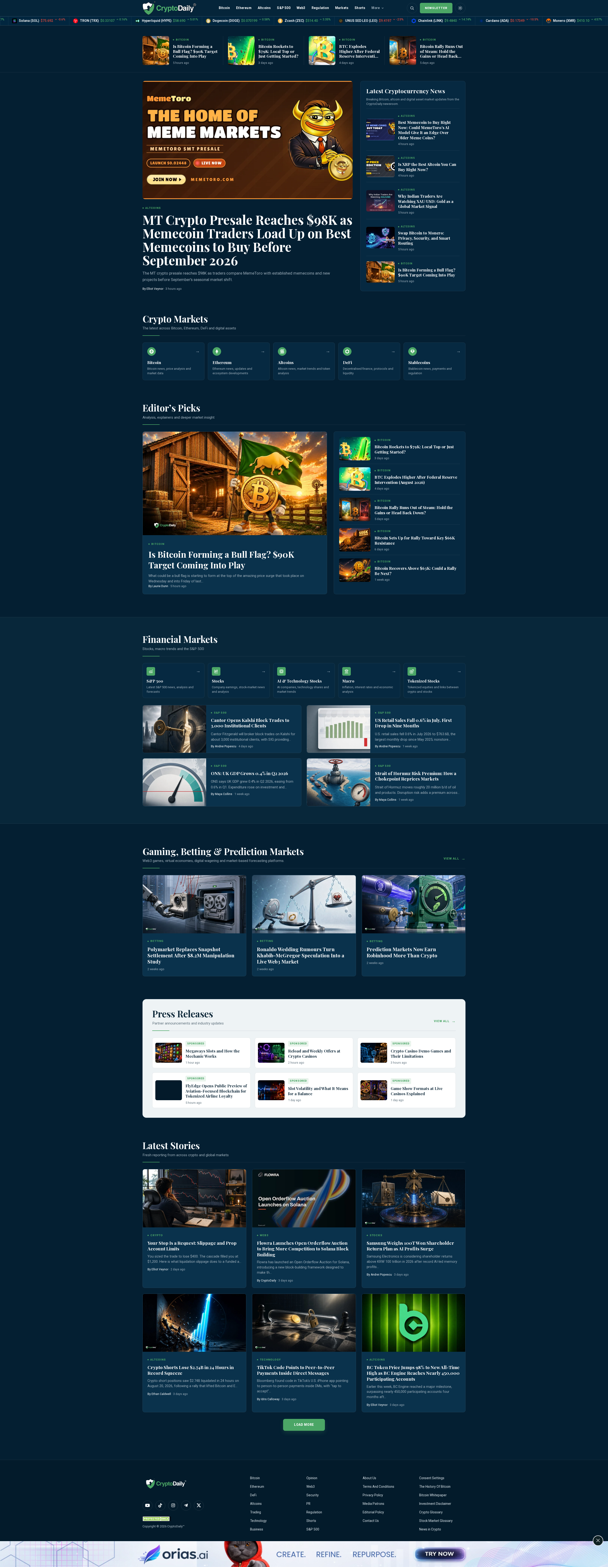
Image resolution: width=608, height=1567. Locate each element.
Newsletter (436, 8)
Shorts (360, 8)
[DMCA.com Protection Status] (156, 1518)
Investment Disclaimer (435, 1504)
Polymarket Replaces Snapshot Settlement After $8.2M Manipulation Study (190, 955)
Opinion (311, 1478)
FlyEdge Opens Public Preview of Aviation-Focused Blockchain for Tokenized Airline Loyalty (216, 1091)
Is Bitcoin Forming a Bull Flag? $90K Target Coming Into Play (195, 51)
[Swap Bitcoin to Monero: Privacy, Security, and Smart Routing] (380, 237)
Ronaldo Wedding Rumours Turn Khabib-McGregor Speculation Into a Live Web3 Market (300, 955)
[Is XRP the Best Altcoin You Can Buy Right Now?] (380, 166)
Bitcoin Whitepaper (433, 1495)
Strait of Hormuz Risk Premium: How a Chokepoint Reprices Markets (415, 776)
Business (256, 1529)
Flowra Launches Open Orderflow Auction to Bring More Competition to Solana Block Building (303, 1249)
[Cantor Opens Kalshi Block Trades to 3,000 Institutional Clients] (174, 729)
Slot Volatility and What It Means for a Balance (318, 1091)
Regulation (320, 8)
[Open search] (412, 8)
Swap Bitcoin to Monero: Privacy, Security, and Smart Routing (424, 238)
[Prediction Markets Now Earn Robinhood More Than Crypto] (413, 904)
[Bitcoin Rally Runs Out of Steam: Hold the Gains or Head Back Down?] (403, 50)
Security (312, 1495)
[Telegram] (186, 1506)
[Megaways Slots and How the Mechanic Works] (168, 1053)
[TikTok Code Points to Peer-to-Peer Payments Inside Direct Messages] (304, 1323)
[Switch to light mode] (460, 8)
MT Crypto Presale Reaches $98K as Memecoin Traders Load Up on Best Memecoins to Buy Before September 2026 (247, 239)
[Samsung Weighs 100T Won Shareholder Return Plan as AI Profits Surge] (413, 1198)
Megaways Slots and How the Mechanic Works (212, 1053)
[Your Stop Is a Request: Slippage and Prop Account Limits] (194, 1198)
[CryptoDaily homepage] (169, 8)
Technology (258, 1521)
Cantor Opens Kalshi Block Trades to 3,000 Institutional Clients (250, 723)
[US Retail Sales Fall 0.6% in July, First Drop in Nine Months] (338, 729)
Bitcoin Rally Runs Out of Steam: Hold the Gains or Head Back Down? (441, 53)
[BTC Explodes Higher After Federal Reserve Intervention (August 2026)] (322, 50)
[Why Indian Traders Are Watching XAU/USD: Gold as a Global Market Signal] (380, 200)
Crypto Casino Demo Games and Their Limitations (421, 1053)
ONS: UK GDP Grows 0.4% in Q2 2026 (249, 773)
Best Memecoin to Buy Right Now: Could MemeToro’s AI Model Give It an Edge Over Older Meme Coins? (424, 130)
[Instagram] (173, 1506)
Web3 (301, 8)
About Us (369, 1478)
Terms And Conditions (378, 1486)
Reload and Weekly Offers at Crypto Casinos (314, 1053)
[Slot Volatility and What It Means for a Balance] (271, 1090)
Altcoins (264, 8)
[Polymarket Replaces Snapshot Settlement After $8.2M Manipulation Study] (194, 904)
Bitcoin (224, 8)
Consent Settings (431, 1478)
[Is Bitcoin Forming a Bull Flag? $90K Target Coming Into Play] (155, 50)
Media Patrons (373, 1504)
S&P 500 (283, 8)
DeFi (253, 1495)
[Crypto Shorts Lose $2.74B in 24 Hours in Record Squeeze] (194, 1323)
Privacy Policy (373, 1495)
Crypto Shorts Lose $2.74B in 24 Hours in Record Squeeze (190, 1370)
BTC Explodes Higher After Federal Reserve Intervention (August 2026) (359, 53)
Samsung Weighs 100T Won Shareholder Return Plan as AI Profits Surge (410, 1246)
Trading (255, 1512)
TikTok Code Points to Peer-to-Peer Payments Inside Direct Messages (296, 1370)
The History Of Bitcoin (435, 1486)
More (375, 8)
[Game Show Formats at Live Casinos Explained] (374, 1090)
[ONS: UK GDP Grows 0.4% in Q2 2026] (174, 782)
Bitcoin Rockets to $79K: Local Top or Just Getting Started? (278, 51)
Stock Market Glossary (436, 1521)
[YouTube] (147, 1506)
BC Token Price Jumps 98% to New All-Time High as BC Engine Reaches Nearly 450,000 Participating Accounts (413, 1373)
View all (451, 858)
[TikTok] (160, 1506)
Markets (341, 8)
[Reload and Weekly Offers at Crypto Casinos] (271, 1053)
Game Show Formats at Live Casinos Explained (416, 1091)
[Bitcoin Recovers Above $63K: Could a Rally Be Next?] (354, 570)
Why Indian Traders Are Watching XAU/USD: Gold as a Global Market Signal (425, 201)
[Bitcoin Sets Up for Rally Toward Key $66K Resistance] (354, 540)
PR (308, 1504)
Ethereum (244, 8)
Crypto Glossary (431, 1512)
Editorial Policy (373, 1512)
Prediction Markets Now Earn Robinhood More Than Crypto (402, 952)
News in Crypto (430, 1529)
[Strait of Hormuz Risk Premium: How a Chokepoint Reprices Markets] (338, 782)
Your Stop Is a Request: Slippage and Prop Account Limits (192, 1246)
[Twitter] (199, 1506)
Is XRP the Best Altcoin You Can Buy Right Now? (427, 167)
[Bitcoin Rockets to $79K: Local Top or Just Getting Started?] (241, 50)
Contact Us (371, 1521)
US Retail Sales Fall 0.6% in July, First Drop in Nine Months (413, 723)
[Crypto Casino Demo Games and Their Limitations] (374, 1053)
